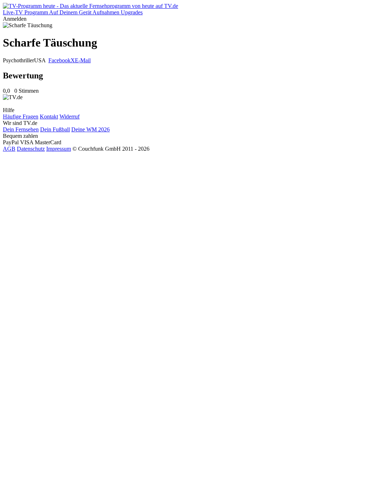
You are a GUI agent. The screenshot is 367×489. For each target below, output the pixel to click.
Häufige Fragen (20, 116)
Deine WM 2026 (90, 129)
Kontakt (49, 116)
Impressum (58, 149)
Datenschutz (31, 149)
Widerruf (69, 116)
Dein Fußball (55, 129)
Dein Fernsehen (21, 129)
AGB (9, 149)
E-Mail (83, 60)
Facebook (59, 60)
